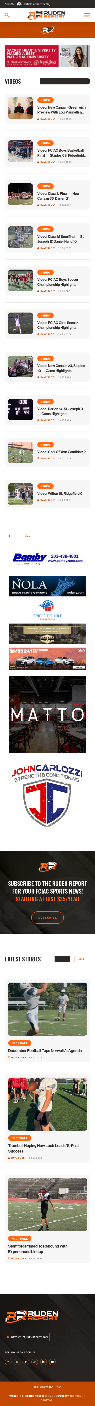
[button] (7, 15)
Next (28, 536)
